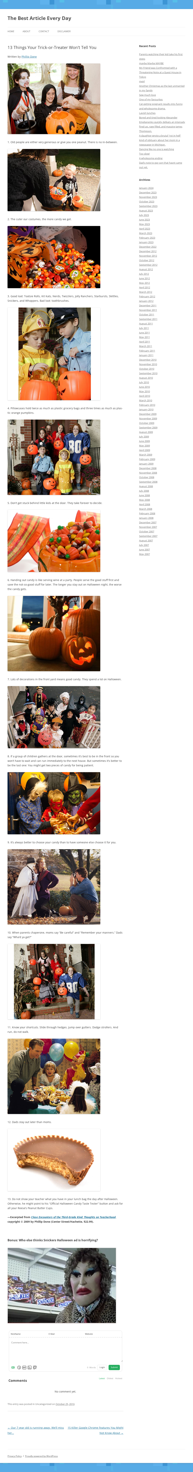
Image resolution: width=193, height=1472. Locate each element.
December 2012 (147, 251)
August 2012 (146, 269)
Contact (44, 31)
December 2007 (147, 522)
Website (89, 1334)
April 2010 (144, 396)
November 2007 (148, 527)
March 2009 (145, 454)
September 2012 (148, 264)
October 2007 (146, 531)
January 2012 (146, 301)
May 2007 (144, 554)
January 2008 (146, 518)
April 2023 (144, 228)
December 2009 (147, 414)
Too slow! (144, 153)
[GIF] (24, 1367)
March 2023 (145, 233)
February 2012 (147, 296)
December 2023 (147, 192)
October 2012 (146, 260)
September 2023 (148, 206)
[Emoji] (19, 1367)
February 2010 (147, 405)
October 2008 (146, 477)
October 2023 (146, 201)
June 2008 (144, 495)
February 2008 (147, 513)
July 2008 (144, 490)
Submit (114, 1367)
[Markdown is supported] (13, 1367)
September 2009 (148, 427)
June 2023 (144, 219)
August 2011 (146, 323)
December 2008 (147, 468)
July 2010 (144, 382)
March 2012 (145, 292)
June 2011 (144, 332)
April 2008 (144, 504)
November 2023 (148, 197)
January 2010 (146, 409)
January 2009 (146, 463)
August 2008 (146, 486)
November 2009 (148, 418)
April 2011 (144, 341)
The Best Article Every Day (39, 18)
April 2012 (144, 287)
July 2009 (144, 436)
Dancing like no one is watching (156, 149)
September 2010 (148, 373)
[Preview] (35, 1367)
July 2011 (144, 328)
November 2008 (148, 472)
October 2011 (146, 314)
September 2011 (148, 319)
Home (11, 31)
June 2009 (144, 441)
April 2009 (144, 450)
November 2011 (148, 310)
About (26, 31)
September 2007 (148, 536)
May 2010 (144, 391)
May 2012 (144, 283)
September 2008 (148, 481)
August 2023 (146, 210)
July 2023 (144, 215)
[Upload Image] (29, 1367)
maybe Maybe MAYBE (151, 63)
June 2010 (144, 387)
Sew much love (147, 95)
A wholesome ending (150, 158)
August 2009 (146, 432)
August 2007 (146, 540)
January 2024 (146, 188)
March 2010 (145, 400)
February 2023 (147, 237)
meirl (142, 81)
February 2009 (147, 459)
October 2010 (146, 368)
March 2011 (145, 346)
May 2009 (144, 445)
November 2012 (148, 255)
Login (102, 1367)
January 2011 (146, 355)
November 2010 (148, 364)
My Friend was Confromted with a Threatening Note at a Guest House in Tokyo (160, 72)
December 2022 (147, 246)
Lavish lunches (147, 113)
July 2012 (144, 274)
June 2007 (144, 549)
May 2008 (144, 500)
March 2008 (145, 509)
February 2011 (147, 350)
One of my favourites (151, 99)
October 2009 (146, 423)
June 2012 (144, 278)
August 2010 (146, 377)
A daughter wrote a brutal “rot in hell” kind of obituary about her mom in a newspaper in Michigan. (160, 140)
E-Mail (52, 1334)
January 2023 (146, 242)
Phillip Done (29, 56)
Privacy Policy (15, 1456)
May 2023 (144, 224)
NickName (16, 1334)
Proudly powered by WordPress (41, 1456)
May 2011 (144, 337)
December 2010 (147, 359)
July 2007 (144, 545)
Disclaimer (63, 31)
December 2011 (147, 305)
